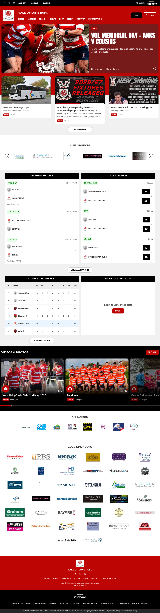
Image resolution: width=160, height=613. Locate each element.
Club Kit (46, 3)
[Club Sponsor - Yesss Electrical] (119, 499)
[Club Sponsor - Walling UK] (41, 485)
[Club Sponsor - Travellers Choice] (145, 513)
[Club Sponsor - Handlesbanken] (118, 156)
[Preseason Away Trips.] (26, 90)
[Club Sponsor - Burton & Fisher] (119, 527)
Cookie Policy (123, 603)
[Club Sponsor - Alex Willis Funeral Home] (41, 513)
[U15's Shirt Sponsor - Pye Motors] (93, 485)
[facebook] (4, 3)
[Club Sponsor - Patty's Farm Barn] (41, 527)
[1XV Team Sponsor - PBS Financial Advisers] (41, 457)
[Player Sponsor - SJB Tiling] (93, 527)
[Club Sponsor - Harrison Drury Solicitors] (67, 471)
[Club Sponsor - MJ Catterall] (42, 156)
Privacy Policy (107, 603)
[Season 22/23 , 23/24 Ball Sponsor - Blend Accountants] (41, 471)
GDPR (76, 603)
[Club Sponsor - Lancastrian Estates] (15, 527)
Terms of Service (89, 603)
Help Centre (17, 603)
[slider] (6, 405)
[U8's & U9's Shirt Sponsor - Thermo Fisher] (15, 457)
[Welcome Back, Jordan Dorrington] (133, 90)
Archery (22, 3)
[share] (154, 69)
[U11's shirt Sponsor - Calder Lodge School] (15, 471)
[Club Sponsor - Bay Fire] (67, 513)
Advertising (40, 603)
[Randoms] (97, 376)
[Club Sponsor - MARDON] (67, 485)
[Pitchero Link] (152, 4)
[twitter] (9, 3)
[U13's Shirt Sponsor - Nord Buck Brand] (67, 457)
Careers (52, 603)
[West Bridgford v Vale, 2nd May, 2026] (32, 376)
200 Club (34, 3)
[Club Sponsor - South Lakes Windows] (119, 485)
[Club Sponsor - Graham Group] (15, 513)
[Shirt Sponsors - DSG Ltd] (145, 471)
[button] (21, 19)
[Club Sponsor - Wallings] (119, 513)
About (29, 603)
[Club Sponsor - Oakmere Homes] (145, 499)
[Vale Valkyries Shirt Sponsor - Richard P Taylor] (145, 457)
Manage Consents (140, 603)
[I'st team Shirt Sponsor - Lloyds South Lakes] (93, 540)
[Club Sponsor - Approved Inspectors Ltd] (68, 156)
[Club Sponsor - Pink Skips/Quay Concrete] (92, 156)
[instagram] (14, 3)
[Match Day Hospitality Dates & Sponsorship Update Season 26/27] (80, 90)
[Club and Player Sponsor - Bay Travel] (15, 485)
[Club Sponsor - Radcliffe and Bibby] (93, 499)
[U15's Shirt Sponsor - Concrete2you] (119, 471)
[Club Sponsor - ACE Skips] (93, 471)
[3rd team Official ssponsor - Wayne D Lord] (67, 527)
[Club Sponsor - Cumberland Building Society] (93, 513)
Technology (65, 603)
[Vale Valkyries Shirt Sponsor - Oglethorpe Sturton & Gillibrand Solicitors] (119, 457)
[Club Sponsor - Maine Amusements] (145, 527)
